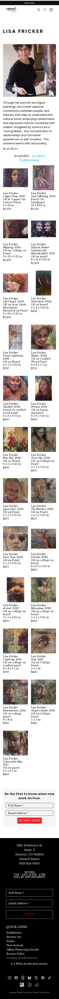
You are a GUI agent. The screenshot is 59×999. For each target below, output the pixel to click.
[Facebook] (16, 978)
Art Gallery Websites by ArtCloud (36, 992)
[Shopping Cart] (44, 9)
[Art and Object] (37, 984)
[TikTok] (49, 978)
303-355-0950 (29, 863)
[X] (36, 978)
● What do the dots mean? (31, 963)
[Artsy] (22, 984)
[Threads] (23, 978)
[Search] (38, 9)
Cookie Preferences (22, 958)
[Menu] (51, 9)
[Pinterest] (43, 978)
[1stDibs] (29, 984)
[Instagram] (9, 978)
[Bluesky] (29, 978)
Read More (10, 148)
